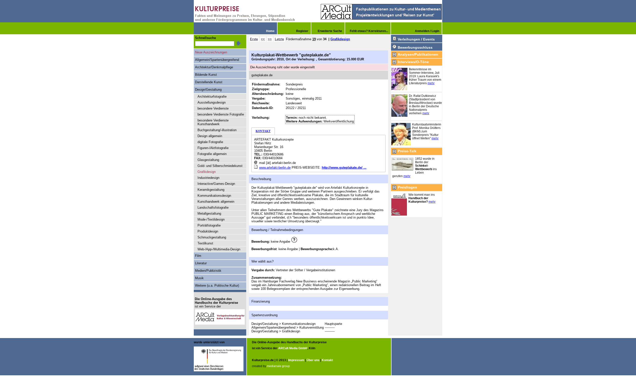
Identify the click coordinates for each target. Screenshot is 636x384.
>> (270, 39)
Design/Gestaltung (208, 89)
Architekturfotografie (212, 96)
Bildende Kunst (206, 75)
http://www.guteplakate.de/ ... (344, 167)
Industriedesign (208, 178)
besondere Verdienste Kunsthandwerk (213, 122)
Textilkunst (205, 243)
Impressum (296, 360)
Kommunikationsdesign (214, 195)
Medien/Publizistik (208, 270)
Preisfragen (407, 187)
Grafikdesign (340, 39)
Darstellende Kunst (208, 82)
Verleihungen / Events (416, 39)
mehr (431, 83)
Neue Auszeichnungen (211, 52)
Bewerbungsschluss (415, 47)
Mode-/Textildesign (211, 219)
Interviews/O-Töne (413, 62)
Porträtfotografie (209, 225)
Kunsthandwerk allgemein (216, 201)
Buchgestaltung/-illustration (217, 130)
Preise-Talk (407, 151)
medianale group (278, 366)
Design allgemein (210, 136)
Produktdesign (208, 231)
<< (263, 39)
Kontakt (327, 360)
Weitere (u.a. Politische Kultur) (217, 285)
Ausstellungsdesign (212, 102)
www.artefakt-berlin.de (275, 167)
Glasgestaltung (208, 160)
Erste (254, 39)
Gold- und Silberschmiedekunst (220, 166)
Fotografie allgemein (212, 154)
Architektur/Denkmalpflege (214, 67)
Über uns (313, 360)
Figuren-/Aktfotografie (213, 148)
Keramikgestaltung (211, 190)
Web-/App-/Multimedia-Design (219, 249)
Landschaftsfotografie (213, 207)
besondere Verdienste (213, 108)
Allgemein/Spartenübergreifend (217, 60)
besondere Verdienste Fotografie (221, 114)
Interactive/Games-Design (216, 184)
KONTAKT (263, 131)
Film (198, 256)
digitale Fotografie (210, 142)
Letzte (279, 39)
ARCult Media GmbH (292, 348)
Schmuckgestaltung (212, 237)
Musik (199, 278)
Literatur (201, 263)
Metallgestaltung (209, 213)
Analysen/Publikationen (418, 54)
